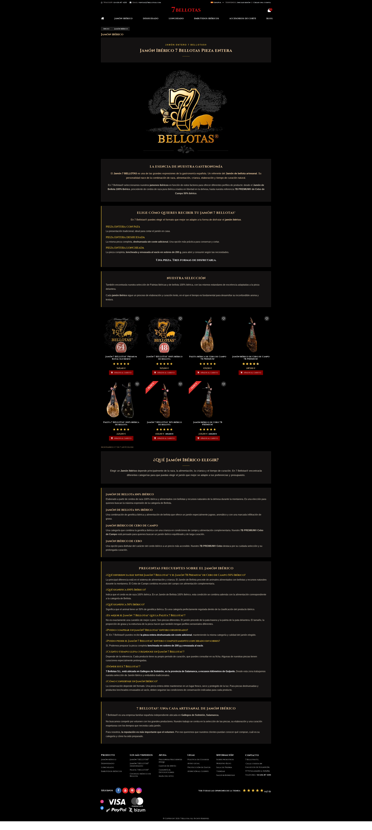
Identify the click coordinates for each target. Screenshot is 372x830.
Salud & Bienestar (225, 775)
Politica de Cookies (198, 759)
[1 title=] (114, 363)
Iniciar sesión (243, 2)
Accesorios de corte (242, 18)
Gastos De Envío (167, 766)
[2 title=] (117, 363)
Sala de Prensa (224, 767)
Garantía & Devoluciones (166, 771)
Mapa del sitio (166, 776)
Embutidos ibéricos (206, 18)
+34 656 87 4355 (120, 2)
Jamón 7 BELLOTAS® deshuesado (139, 764)
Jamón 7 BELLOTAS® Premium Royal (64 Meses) (121, 357)
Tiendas (220, 771)
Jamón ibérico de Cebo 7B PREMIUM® (207, 423)
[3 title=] (121, 363)
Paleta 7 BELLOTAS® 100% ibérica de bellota (121, 423)
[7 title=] (253, 363)
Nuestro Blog (223, 763)
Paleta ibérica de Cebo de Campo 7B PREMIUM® (207, 357)
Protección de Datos (198, 767)
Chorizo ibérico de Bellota (140, 775)
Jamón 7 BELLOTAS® (139, 759)
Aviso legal (193, 763)
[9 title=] (256, 363)
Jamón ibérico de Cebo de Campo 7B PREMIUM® (251, 357)
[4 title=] (124, 363)
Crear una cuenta (262, 2)
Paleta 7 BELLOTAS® (139, 770)
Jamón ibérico (123, 18)
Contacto (252, 755)
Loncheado (176, 18)
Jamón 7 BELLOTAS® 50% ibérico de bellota (164, 423)
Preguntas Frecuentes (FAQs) (170, 760)
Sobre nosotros (225, 759)
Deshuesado (150, 18)
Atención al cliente (198, 771)
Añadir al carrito (121, 373)
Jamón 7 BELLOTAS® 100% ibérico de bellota (164, 357)
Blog (269, 18)
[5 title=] (128, 363)
